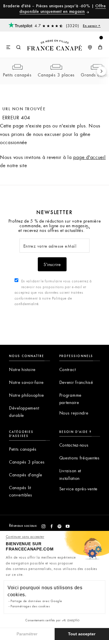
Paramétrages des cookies (30, 606)
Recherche (19, 47)
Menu (8, 47)
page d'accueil (89, 157)
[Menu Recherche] (13, 45)
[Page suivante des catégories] (101, 71)
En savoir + (92, 25)
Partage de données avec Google (36, 601)
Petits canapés (17, 75)
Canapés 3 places (56, 75)
